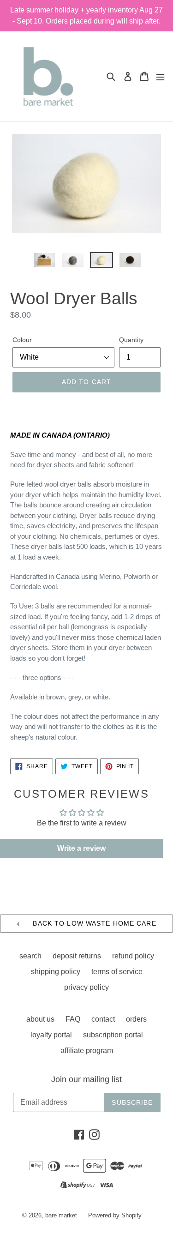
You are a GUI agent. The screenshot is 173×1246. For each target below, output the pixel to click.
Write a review (81, 848)
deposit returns (77, 956)
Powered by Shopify (115, 1215)
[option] (44, 262)
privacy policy (86, 987)
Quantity (131, 339)
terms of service (117, 971)
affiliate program (86, 1050)
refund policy (133, 956)
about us (40, 1019)
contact (103, 1019)
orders (136, 1019)
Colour (22, 339)
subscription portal (113, 1035)
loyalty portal (51, 1035)
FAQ (73, 1019)
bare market (61, 1215)
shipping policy (55, 971)
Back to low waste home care (93, 923)
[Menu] (160, 76)
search (30, 956)
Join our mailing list (86, 1079)
